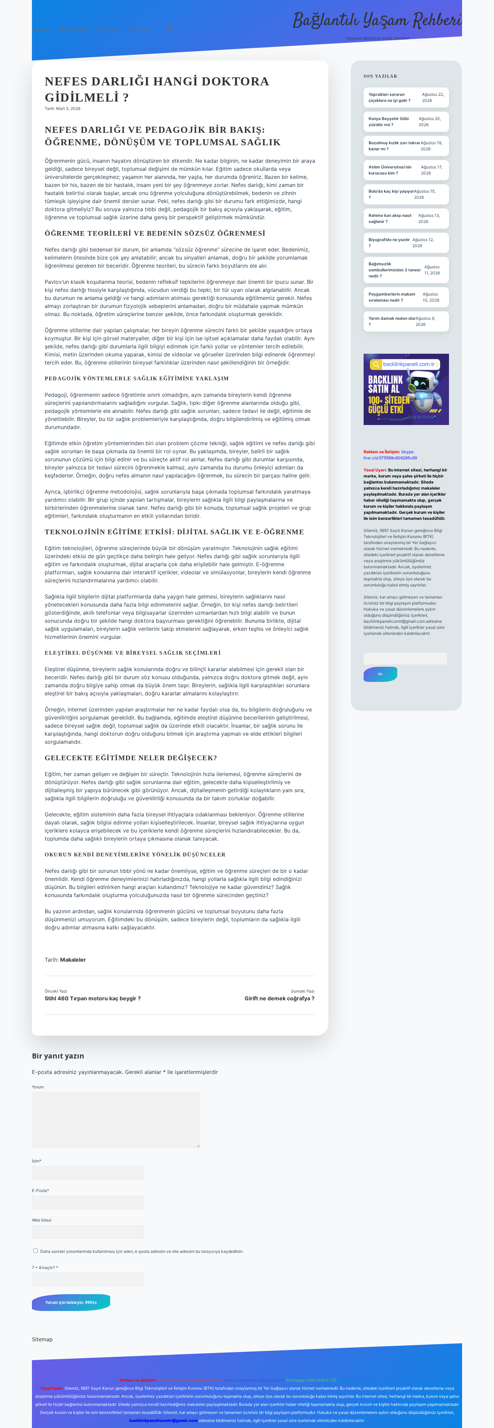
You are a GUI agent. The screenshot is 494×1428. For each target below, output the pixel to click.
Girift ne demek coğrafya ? (280, 998)
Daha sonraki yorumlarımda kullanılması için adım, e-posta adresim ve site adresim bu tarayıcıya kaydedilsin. (142, 1251)
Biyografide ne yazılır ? (389, 242)
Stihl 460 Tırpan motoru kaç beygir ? (93, 998)
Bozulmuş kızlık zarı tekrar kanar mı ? (394, 145)
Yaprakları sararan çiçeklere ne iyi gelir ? (390, 97)
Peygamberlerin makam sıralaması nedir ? (392, 297)
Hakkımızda (138, 29)
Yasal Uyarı (108, 29)
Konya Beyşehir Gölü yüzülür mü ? (389, 121)
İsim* (36, 1160)
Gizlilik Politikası (73, 29)
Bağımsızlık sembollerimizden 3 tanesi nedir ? (394, 269)
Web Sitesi (41, 1220)
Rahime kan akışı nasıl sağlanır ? (390, 218)
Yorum (38, 1086)
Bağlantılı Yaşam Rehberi (377, 21)
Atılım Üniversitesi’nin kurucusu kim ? (390, 170)
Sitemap (42, 1339)
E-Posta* (40, 1190)
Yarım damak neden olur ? (392, 321)
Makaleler (73, 959)
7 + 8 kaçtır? (45, 1267)
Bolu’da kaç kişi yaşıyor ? (391, 194)
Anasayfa (41, 29)
